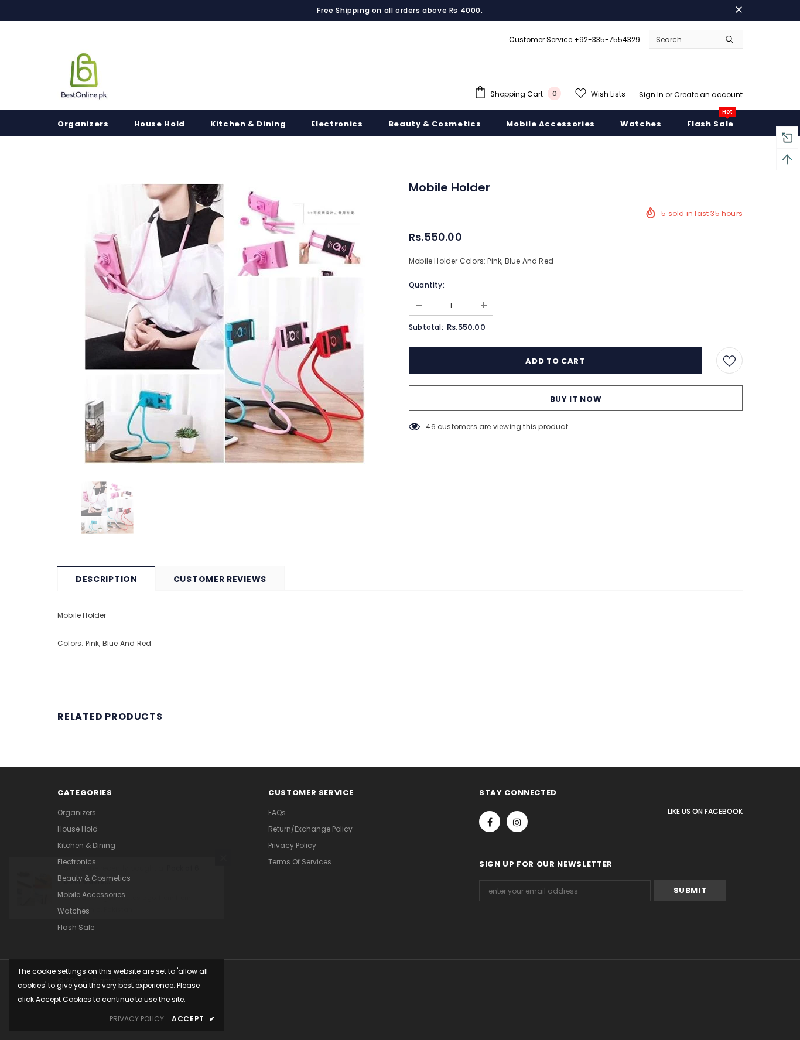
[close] (738, 10)
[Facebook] (489, 821)
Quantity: (427, 285)
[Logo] (83, 75)
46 (430, 427)
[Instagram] (517, 821)
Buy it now (576, 399)
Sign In (652, 95)
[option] (224, 323)
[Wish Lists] (729, 360)
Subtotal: (426, 327)
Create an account (708, 95)
